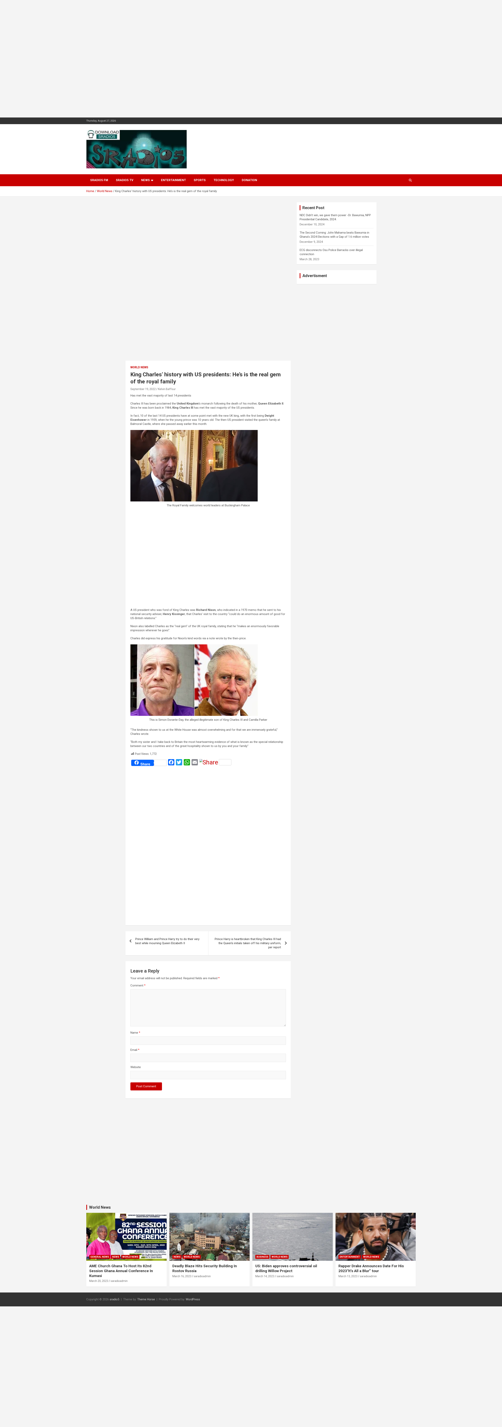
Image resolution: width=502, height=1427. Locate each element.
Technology (224, 180)
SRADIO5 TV (124, 180)
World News (139, 367)
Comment (138, 985)
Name (135, 1032)
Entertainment (173, 180)
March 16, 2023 (181, 1276)
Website (135, 1067)
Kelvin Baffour (167, 389)
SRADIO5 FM (99, 180)
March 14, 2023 (264, 1276)
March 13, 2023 (347, 1276)
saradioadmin (119, 1280)
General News (99, 1256)
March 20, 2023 (98, 1280)
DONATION (249, 180)
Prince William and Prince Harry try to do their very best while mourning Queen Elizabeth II (167, 941)
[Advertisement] (117, 58)
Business (262, 1256)
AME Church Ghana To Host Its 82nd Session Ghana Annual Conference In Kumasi (121, 1271)
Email (134, 1050)
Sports (200, 180)
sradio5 (114, 1299)
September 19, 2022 (143, 389)
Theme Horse (146, 1299)
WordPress (193, 1299)
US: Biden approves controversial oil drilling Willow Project (286, 1268)
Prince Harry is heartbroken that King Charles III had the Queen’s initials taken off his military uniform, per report (248, 943)
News (145, 180)
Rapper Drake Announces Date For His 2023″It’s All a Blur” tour (371, 1268)
